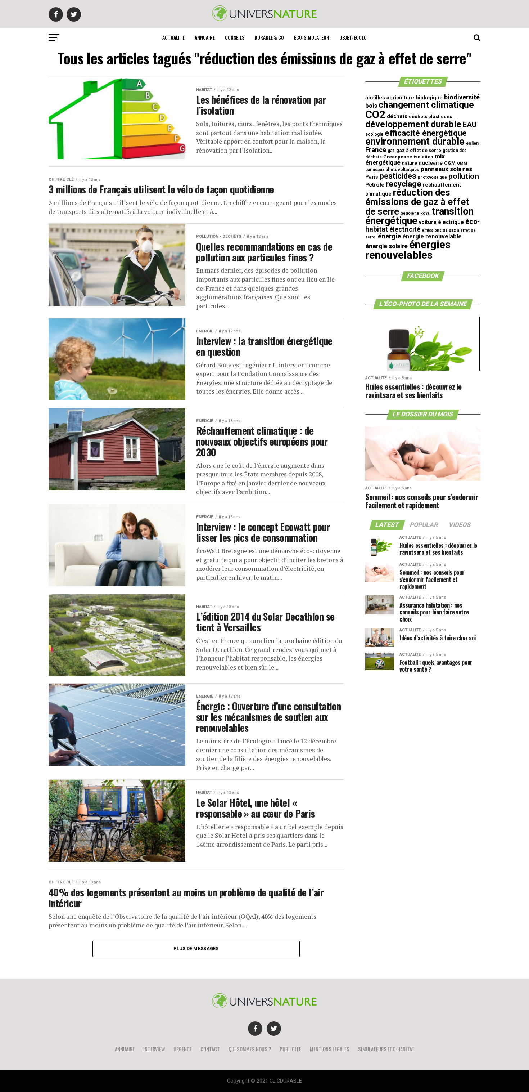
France (375, 149)
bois (371, 105)
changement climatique (426, 104)
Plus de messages (195, 948)
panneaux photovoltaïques (392, 169)
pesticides (398, 175)
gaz (391, 150)
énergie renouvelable (432, 236)
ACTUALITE (173, 37)
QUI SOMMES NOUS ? (250, 1049)
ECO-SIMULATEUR (311, 37)
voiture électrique (441, 222)
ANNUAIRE (205, 37)
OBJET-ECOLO (353, 37)
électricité (404, 229)
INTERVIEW (154, 1049)
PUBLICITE (290, 1049)
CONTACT (210, 1049)
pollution (463, 176)
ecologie (374, 134)
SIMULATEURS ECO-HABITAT (386, 1049)
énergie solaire (386, 246)
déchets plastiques (430, 116)
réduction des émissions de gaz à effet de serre (417, 202)
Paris (371, 177)
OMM (462, 163)
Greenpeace (397, 157)
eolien (472, 143)
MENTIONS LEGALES (329, 1049)
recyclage (403, 183)
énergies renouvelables (408, 249)
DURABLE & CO (269, 37)
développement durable (413, 124)
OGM (450, 163)
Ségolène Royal (415, 213)
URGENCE (182, 1049)
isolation (423, 157)
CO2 (375, 114)
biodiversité (462, 97)
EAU (469, 124)
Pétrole (374, 185)
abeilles (375, 98)
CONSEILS (234, 37)
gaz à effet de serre (418, 150)
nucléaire (431, 163)
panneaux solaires (446, 169)
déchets (397, 116)
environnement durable (415, 141)
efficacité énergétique (426, 133)
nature (409, 163)
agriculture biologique (414, 98)
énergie (389, 236)
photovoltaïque (432, 177)
